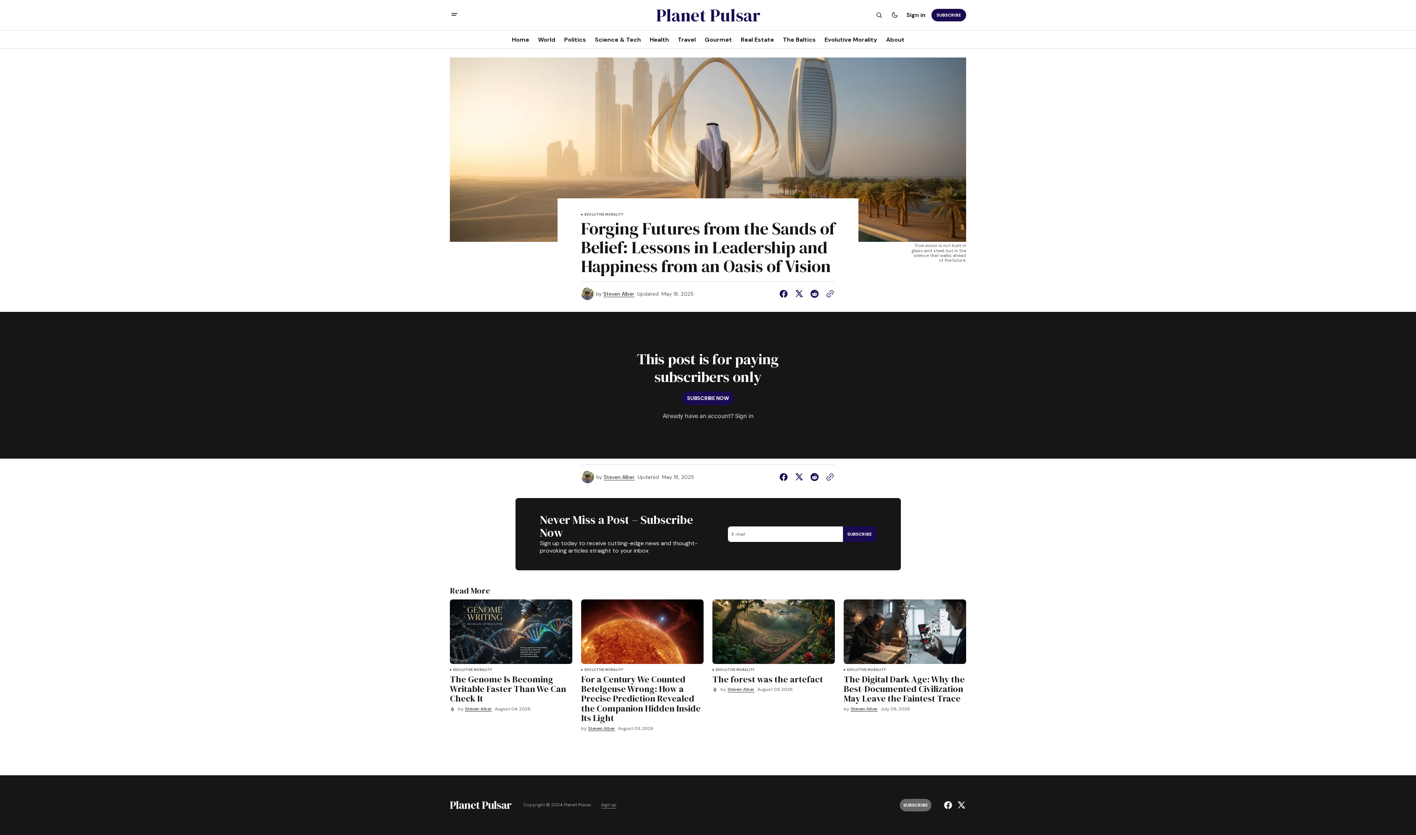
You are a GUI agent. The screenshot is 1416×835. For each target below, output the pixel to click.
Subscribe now (708, 398)
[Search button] (879, 15)
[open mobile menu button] (454, 15)
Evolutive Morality (603, 214)
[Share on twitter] (799, 294)
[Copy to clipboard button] (828, 294)
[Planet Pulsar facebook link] (949, 805)
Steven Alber (618, 294)
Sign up (609, 805)
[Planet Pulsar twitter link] (960, 805)
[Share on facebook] (785, 294)
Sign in (916, 15)
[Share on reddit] (814, 294)
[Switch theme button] (894, 15)
